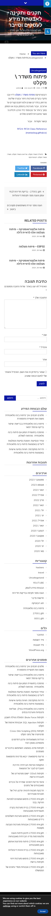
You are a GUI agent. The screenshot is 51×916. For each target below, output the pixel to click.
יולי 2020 (39, 540)
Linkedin (21, 174)
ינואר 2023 (38, 489)
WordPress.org (36, 650)
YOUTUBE (38, 582)
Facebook (38, 168)
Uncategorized (38, 70)
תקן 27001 (38, 613)
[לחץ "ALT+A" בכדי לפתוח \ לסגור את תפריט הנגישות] (47, 3)
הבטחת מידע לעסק (35, 587)
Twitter (21, 168)
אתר (44, 359)
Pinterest (38, 174)
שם (44, 334)
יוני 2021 (39, 515)
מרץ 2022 (39, 500)
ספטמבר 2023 (36, 479)
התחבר (40, 634)
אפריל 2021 (38, 520)
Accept (42, 911)
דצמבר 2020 (37, 530)
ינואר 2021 (38, 525)
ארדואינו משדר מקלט (19, 154)
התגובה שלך (40, 297)
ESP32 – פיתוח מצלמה (32, 246)
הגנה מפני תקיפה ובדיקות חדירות (28, 592)
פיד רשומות (38, 639)
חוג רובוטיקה (38, 603)
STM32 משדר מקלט (35, 154)
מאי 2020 (39, 551)
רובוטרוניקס (33, 157)
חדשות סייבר (37, 598)
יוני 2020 (39, 546)
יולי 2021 (39, 510)
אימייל (43, 347)
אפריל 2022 (38, 495)
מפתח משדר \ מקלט (25, 94)
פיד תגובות (38, 644)
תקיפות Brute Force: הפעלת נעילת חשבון (24, 717)
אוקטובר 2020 (37, 535)
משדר (9, 154)
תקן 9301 (39, 618)
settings (6, 906)
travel (41, 572)
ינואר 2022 (38, 505)
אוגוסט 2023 (37, 484)
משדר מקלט (42, 157)
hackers (40, 567)
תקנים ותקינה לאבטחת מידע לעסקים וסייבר (25, 19)
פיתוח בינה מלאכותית (33, 608)
